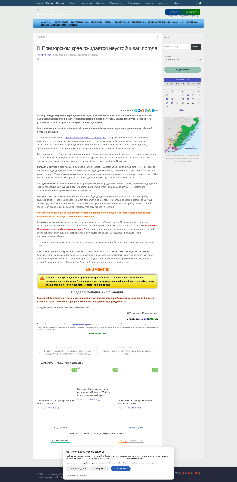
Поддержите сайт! (98, 333)
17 (167, 99)
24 (167, 103)
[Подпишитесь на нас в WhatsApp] (192, 473)
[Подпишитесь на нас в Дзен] (186, 473)
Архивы (167, 56)
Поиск (195, 47)
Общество (100, 3)
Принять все (121, 469)
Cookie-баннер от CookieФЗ (76, 475)
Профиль (175, 3)
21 (188, 99)
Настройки (100, 469)
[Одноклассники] (142, 110)
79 (156, 370)
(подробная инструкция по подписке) (183, 16)
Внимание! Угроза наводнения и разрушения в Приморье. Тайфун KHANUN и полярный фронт (93, 392)
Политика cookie (115, 463)
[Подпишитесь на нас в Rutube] (183, 473)
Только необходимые (77, 469)
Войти (166, 37)
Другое (162, 3)
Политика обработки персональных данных (91, 463)
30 (75, 370)
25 (172, 103)
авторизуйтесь (137, 428)
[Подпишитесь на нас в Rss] (199, 473)
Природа (60, 3)
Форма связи (133, 3)
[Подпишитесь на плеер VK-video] (189, 473)
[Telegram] (146, 110)
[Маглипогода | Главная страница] (54, 12)
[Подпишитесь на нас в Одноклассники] (179, 473)
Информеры (86, 3)
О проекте (149, 3)
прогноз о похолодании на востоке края (85, 137)
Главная (39, 3)
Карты (72, 3)
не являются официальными (82, 324)
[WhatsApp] (149, 110)
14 (188, 95)
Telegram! (191, 12)
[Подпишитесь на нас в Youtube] (196, 473)
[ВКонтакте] (139, 110)
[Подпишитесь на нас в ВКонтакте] (176, 473)
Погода (49, 3)
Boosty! (174, 12)
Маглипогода (44, 55)
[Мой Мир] (153, 110)
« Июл (182, 110)
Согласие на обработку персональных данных (140, 463)
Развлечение (116, 3)
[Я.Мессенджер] (135, 110)
